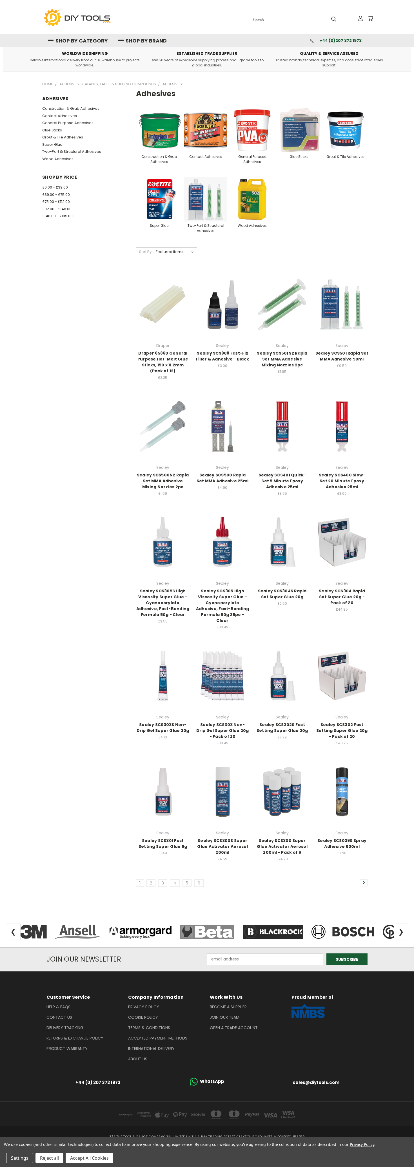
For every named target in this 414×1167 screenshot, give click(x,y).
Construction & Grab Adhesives (70, 108)
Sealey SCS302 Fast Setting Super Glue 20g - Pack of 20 (342, 730)
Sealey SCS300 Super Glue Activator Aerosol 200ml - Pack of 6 (282, 846)
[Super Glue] (159, 199)
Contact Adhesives (59, 115)
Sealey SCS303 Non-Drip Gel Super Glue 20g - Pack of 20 (222, 730)
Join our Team (224, 1017)
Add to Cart (163, 303)
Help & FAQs (58, 1007)
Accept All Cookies (89, 1158)
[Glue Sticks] (299, 130)
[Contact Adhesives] (206, 130)
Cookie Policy (143, 1017)
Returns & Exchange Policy (74, 1038)
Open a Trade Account (234, 1028)
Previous (399, 1149)
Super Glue (52, 144)
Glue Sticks (52, 130)
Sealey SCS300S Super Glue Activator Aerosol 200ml (222, 846)
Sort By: (145, 251)
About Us (137, 1059)
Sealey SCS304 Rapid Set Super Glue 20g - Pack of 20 (342, 597)
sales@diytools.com (316, 1082)
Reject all (49, 1158)
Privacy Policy (143, 1007)
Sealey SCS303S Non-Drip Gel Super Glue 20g (163, 727)
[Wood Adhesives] (252, 199)
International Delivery (151, 1048)
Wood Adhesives (58, 159)
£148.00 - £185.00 (57, 216)
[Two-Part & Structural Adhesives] (206, 199)
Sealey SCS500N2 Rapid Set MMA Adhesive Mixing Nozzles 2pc (163, 481)
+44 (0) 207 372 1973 (98, 1082)
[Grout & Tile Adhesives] (345, 130)
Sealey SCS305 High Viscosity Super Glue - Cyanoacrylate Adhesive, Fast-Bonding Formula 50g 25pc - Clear (222, 605)
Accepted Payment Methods (157, 1038)
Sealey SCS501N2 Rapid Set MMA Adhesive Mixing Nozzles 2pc (282, 359)
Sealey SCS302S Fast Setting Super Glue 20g (282, 727)
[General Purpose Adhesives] (252, 130)
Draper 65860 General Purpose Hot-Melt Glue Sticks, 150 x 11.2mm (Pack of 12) (162, 362)
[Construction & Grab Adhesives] (159, 130)
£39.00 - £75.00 (56, 194)
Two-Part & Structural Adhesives (71, 151)
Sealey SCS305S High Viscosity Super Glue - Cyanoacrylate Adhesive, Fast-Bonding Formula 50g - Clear (163, 602)
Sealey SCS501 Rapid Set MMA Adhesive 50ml (342, 356)
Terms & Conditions (149, 1028)
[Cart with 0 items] (370, 18)
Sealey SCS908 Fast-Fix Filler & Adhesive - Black (222, 356)
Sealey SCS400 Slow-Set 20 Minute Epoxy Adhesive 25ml (342, 481)
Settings (19, 1158)
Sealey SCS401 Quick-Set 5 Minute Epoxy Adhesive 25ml (282, 481)
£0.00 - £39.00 (55, 187)
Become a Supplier (228, 1007)
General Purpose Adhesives (68, 123)
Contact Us (59, 1017)
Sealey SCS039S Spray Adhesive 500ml (341, 843)
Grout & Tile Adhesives (62, 137)
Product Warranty (67, 1048)
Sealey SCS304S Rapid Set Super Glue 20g (282, 594)
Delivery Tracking (64, 1028)
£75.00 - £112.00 (56, 201)
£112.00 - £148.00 (57, 209)
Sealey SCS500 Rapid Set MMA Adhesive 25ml (222, 478)
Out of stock (282, 425)
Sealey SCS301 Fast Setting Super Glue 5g (163, 843)
